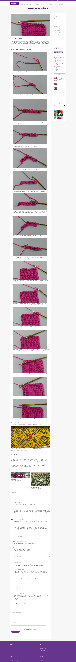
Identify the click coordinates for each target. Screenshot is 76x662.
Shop (11, 659)
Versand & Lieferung (14, 660)
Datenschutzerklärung (19, 633)
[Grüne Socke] (55, 117)
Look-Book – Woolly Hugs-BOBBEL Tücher (59, 98)
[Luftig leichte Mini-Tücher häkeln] (58, 117)
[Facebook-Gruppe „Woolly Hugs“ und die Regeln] (55, 77)
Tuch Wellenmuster (57, 60)
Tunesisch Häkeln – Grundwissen (60, 84)
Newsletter (41, 660)
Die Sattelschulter (57, 69)
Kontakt (40, 659)
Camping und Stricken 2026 (59, 63)
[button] (64, 3)
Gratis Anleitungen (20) (58, 20)
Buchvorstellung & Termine (59, 57)
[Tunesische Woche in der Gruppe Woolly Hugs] (40, 472)
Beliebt (59, 74)
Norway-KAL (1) (57, 32)
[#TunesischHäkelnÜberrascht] (20, 472)
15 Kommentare (25, 450)
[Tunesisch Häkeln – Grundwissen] (55, 83)
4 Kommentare (39, 487)
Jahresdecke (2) (57, 28)
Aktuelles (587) (56, 16)
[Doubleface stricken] (61, 114)
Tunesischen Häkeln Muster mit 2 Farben (36, 448)
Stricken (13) (56, 34)
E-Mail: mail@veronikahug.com (15, 652)
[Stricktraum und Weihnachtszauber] (55, 114)
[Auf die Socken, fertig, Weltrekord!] (58, 114)
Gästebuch (56, 93)
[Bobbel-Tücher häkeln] (61, 117)
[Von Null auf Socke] (55, 111)
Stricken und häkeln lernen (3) (59, 37)
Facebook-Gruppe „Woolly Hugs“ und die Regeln (60, 78)
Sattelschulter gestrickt (58, 66)
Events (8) (56, 18)
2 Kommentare (20, 488)
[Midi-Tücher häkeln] (58, 111)
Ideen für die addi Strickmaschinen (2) (57, 26)
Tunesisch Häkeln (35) (58, 40)
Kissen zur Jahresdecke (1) (58, 30)
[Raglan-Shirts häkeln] (61, 111)
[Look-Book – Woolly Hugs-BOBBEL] (55, 88)
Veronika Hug (18, 454)
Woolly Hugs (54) (57, 42)
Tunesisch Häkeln (19, 450)
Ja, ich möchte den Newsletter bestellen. (29, 629)
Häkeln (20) (56, 22)
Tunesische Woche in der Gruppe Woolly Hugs (37, 486)
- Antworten (23, 495)
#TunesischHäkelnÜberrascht (15, 487)
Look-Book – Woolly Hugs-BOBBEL (59, 89)
